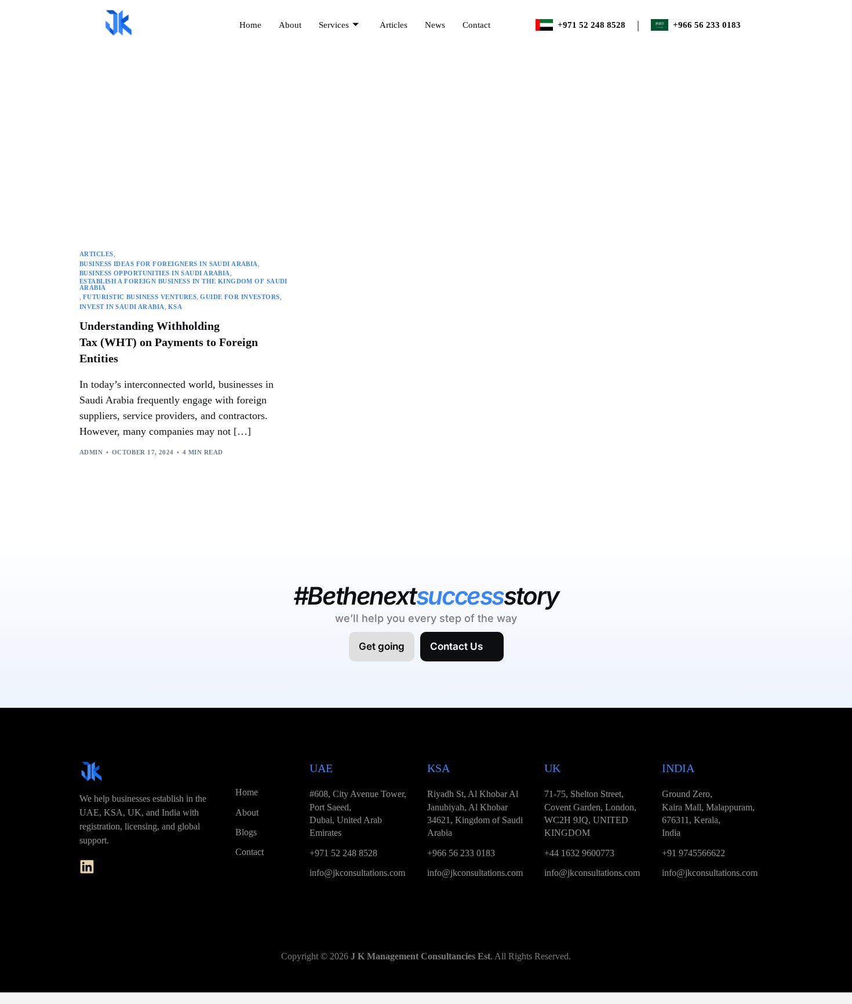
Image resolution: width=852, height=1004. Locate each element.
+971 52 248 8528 (591, 25)
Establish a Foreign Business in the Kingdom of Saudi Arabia (183, 284)
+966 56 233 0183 (707, 25)
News (435, 25)
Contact (476, 25)
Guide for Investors (239, 297)
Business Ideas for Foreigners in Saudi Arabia (168, 264)
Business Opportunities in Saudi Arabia (154, 273)
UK (552, 768)
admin (91, 452)
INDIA (678, 768)
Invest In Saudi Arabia (122, 307)
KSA (175, 307)
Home (250, 25)
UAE (321, 768)
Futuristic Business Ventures (139, 297)
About (290, 25)
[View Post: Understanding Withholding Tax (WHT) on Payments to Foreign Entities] (185, 168)
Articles (393, 25)
